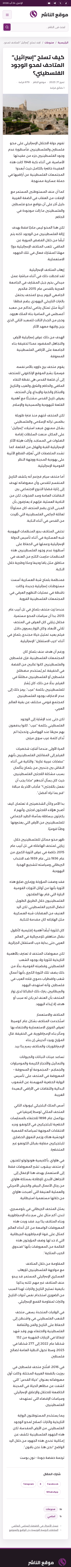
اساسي (51, 1516)
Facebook (52, 1484)
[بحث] (7, 27)
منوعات (49, 42)
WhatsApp (52, 1492)
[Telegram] (54, 3)
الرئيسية (63, 42)
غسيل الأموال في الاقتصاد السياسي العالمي (34, 1525)
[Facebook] (66, 3)
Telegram (28, 1484)
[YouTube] (49, 3)
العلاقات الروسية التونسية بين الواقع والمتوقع (33, 1530)
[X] (60, 3)
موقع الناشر (54, 14)
